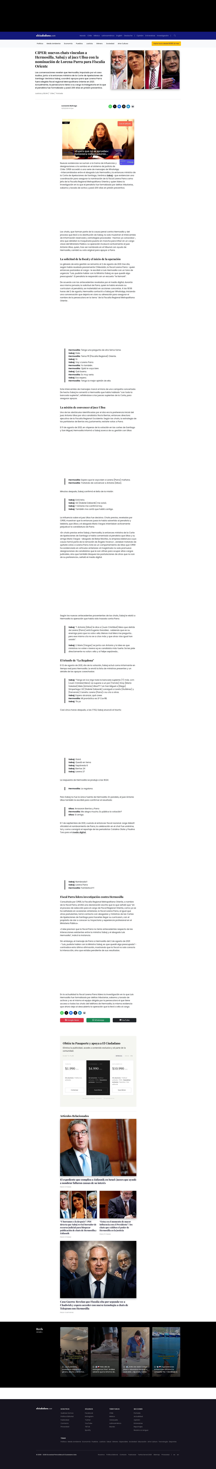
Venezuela (113, 1420)
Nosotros (101, 1455)
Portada (59, 93)
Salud (109, 1442)
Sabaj (110, 175)
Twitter (88, 1420)
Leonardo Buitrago (69, 106)
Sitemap (157, 1455)
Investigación (163, 35)
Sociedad (110, 43)
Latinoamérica (108, 35)
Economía (68, 43)
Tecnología (163, 1442)
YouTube (125, 1020)
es (174, 1455)
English (119, 35)
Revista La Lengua (141, 1430)
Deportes (173, 1442)
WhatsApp (99, 1020)
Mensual (119, 1056)
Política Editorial (67, 1416)
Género (99, 43)
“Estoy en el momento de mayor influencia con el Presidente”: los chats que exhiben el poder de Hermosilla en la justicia (116, 1226)
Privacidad (65, 1427)
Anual (129, 1056)
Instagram (89, 1416)
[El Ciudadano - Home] (45, 35)
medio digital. (79, 832)
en (178, 1455)
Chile (89, 35)
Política (40, 43)
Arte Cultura (123, 43)
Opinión (140, 35)
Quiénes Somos (67, 1413)
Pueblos (79, 43)
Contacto (65, 1423)
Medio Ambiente (54, 43)
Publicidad (65, 1420)
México (97, 35)
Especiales (123, 1442)
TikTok (87, 1427)
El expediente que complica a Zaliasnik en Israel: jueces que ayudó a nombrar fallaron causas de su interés (98, 1181)
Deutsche (128, 35)
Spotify (88, 1430)
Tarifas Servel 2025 (145, 1455)
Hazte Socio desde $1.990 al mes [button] (166, 43)
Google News (73, 1020)
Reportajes (138, 1427)
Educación (142, 1442)
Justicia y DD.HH (41, 93)
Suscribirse (98, 1090)
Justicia (89, 43)
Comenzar (74, 1090)
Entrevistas (150, 35)
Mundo (83, 35)
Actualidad (138, 1416)
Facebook (89, 1413)
